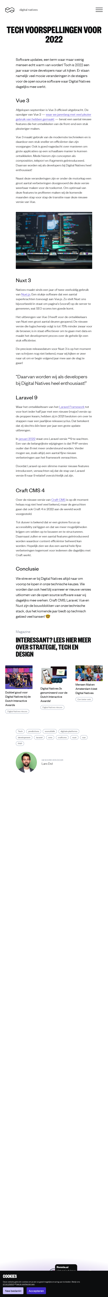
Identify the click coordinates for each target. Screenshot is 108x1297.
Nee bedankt (13, 1291)
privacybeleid (8, 1283)
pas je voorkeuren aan (25, 1284)
